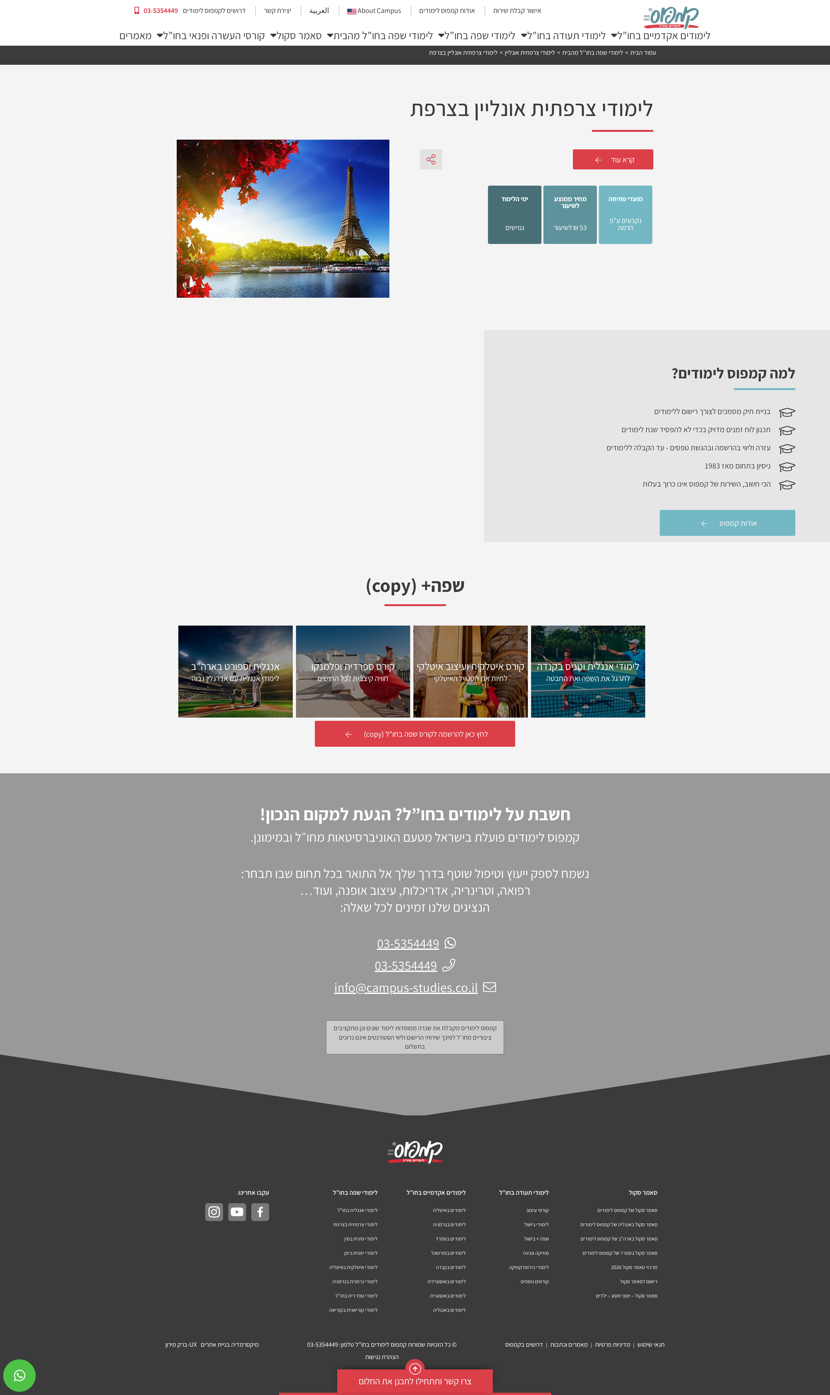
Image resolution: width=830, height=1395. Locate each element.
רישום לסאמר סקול (639, 1281)
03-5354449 (160, 10)
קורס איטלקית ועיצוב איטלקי (471, 671)
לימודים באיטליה (449, 1210)
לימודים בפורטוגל (448, 1253)
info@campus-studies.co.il (406, 987)
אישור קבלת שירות (517, 10)
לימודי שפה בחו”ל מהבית (383, 35)
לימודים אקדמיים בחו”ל (664, 35)
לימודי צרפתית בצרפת (355, 1224)
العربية (319, 10)
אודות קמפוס (738, 523)
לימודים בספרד (450, 1238)
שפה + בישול (536, 1238)
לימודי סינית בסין (361, 1238)
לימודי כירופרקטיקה (529, 1267)
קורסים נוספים (535, 1281)
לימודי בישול (536, 1224)
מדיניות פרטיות (612, 1344)
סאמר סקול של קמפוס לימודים (628, 1210)
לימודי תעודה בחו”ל (566, 35)
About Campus (379, 10)
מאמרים (135, 35)
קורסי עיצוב (537, 1210)
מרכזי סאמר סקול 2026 (634, 1267)
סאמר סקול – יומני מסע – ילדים (627, 1295)
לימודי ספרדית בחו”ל (357, 1295)
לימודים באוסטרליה (446, 1281)
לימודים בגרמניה (449, 1224)
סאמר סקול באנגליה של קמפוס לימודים (619, 1224)
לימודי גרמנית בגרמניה (355, 1281)
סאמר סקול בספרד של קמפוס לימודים (620, 1253)
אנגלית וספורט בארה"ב (235, 671)
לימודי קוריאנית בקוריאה (353, 1310)
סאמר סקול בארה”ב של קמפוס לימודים (619, 1238)
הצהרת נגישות (382, 1357)
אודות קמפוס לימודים (447, 10)
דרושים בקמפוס (524, 1344)
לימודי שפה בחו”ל (480, 35)
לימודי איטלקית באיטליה (353, 1267)
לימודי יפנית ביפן (361, 1253)
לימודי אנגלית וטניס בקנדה (588, 671)
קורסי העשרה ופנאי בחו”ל (214, 35)
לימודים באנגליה (449, 1310)
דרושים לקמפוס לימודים (214, 10)
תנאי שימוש (651, 1344)
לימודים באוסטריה (448, 1295)
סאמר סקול (299, 35)
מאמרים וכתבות (569, 1344)
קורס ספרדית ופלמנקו (353, 671)
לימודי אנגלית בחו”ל (358, 1210)
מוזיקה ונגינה (536, 1253)
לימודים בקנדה (451, 1267)
